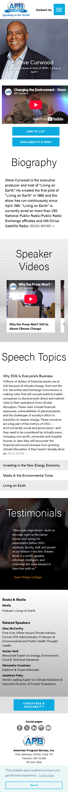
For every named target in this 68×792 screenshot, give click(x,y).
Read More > (42, 226)
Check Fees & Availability (34, 704)
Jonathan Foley (12, 675)
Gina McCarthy (12, 628)
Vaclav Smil (10, 651)
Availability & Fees (35, 142)
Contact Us (44, 10)
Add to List (36, 131)
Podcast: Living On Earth (18, 610)
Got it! (34, 785)
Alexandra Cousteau (16, 665)
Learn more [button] (46, 775)
